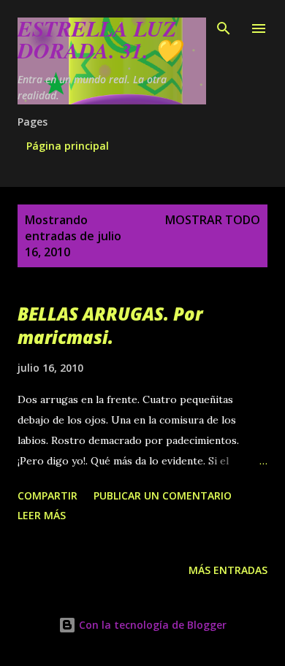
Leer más (42, 515)
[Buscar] (223, 26)
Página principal (67, 146)
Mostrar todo (212, 220)
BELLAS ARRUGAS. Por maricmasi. (110, 325)
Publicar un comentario (163, 495)
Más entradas (228, 570)
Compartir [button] (47, 495)
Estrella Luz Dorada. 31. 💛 (99, 39)
